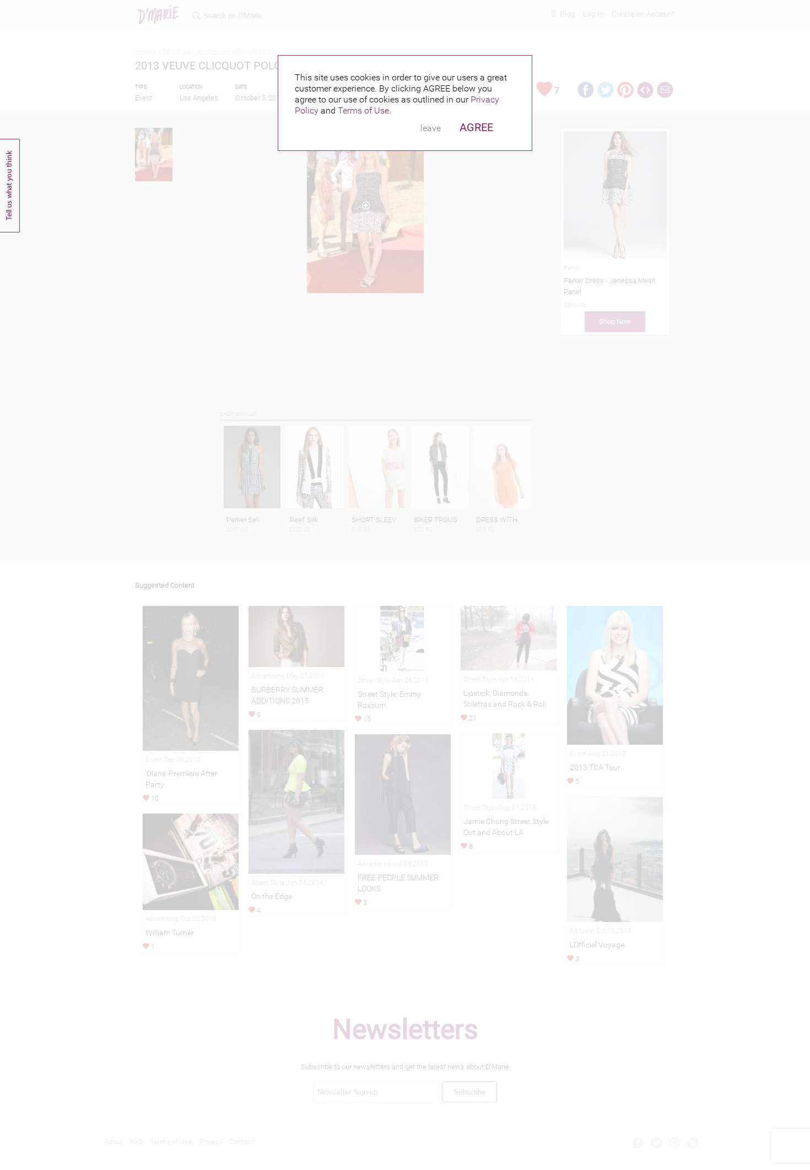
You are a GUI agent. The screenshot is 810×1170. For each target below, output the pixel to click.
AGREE (476, 127)
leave (430, 128)
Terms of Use (363, 110)
